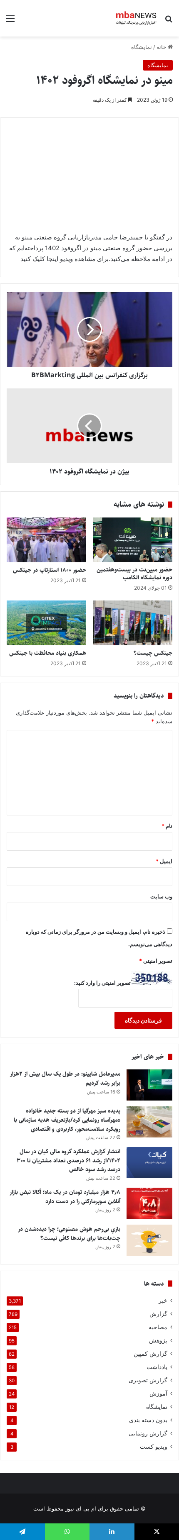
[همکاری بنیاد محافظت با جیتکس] (46, 622)
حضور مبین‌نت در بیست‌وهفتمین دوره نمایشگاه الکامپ (134, 573)
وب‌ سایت (161, 896)
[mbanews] (136, 18)
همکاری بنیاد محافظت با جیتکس (47, 653)
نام (167, 825)
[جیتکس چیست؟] (132, 622)
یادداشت (157, 1367)
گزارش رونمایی (148, 1433)
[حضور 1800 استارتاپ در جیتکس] (46, 539)
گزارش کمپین (150, 1353)
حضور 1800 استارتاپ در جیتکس (49, 570)
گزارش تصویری (148, 1380)
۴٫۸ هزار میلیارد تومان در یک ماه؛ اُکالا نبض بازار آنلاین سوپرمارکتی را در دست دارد (65, 1197)
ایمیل (164, 861)
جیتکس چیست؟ (153, 653)
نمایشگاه (141, 47)
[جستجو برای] (168, 21)
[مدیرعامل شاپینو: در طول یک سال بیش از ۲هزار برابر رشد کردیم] (149, 1085)
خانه (162, 47)
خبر (163, 1300)
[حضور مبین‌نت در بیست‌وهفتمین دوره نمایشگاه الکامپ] (132, 539)
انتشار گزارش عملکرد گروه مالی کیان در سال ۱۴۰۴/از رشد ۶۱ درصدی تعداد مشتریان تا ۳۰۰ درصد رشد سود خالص (68, 1160)
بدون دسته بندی (148, 1420)
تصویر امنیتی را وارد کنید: (102, 982)
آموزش (158, 1393)
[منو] (10, 21)
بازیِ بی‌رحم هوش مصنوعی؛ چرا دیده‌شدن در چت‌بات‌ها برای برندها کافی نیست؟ (69, 1234)
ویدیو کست (153, 1446)
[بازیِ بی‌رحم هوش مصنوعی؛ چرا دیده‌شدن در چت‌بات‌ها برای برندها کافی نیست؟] (149, 1240)
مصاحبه (158, 1327)
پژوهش (158, 1340)
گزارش (158, 1314)
